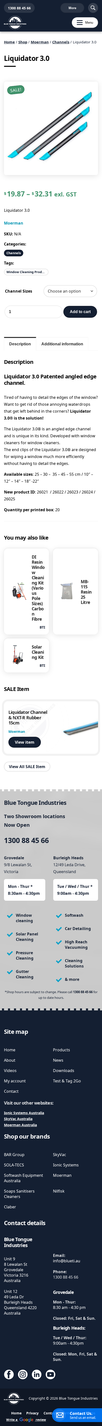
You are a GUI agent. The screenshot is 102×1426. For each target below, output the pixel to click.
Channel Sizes (18, 291)
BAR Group (14, 1154)
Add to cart (80, 312)
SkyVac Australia (18, 1118)
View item (24, 742)
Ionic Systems (66, 1165)
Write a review (26, 1420)
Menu (82, 22)
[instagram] (23, 1375)
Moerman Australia (20, 1125)
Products (61, 1050)
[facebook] (9, 1375)
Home (9, 41)
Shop (22, 41)
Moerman (40, 41)
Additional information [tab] (62, 344)
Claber (10, 1207)
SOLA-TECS (14, 1165)
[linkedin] (37, 1375)
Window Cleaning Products (27, 272)
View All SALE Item (27, 766)
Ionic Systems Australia (24, 1112)
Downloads (63, 1070)
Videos (10, 1070)
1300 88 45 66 (17, 8)
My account (15, 1081)
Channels (60, 41)
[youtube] (50, 1375)
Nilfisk (59, 1191)
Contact (11, 1091)
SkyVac (59, 1154)
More (72, 8)
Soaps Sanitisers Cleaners (19, 1193)
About (9, 1060)
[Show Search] (93, 8)
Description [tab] (20, 344)
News (58, 1060)
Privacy (32, 1413)
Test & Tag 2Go (67, 1081)
